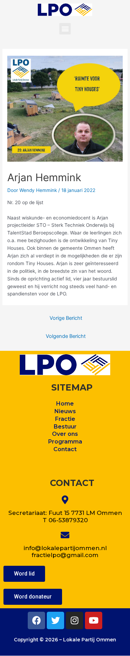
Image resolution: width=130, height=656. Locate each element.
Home (65, 403)
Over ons (65, 434)
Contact (65, 449)
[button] (65, 28)
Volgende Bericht (66, 336)
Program (60, 441)
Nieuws (65, 411)
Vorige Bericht (66, 318)
